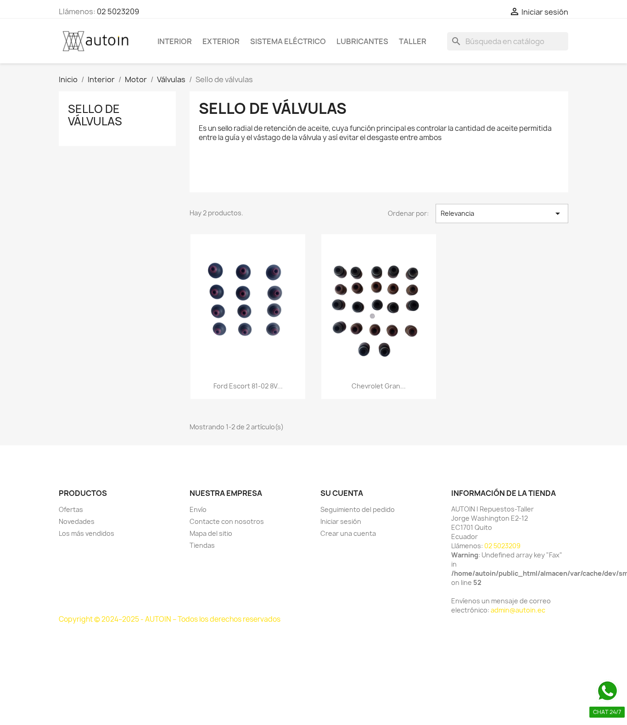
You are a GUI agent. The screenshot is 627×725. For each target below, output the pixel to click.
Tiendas (202, 545)
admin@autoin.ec (518, 610)
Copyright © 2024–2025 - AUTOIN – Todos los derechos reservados (169, 619)
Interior (174, 41)
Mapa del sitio (211, 533)
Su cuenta (341, 493)
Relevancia (502, 213)
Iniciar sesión (340, 521)
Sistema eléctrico (288, 41)
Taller (412, 41)
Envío (198, 509)
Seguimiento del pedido (357, 509)
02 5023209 (118, 11)
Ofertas (71, 509)
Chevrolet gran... (379, 386)
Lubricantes (362, 41)
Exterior (221, 41)
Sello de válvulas (95, 115)
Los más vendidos (86, 533)
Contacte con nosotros (227, 521)
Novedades (77, 521)
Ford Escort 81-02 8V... (248, 386)
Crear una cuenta (348, 533)
